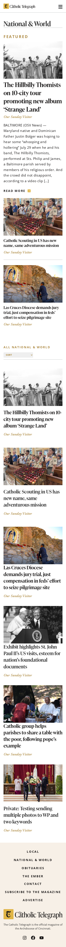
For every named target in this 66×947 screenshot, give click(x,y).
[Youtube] (41, 938)
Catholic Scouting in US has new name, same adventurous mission (31, 243)
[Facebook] (33, 938)
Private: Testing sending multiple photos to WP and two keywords (31, 815)
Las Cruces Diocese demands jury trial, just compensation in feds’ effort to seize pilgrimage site (31, 312)
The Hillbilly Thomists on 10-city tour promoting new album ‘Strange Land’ (33, 96)
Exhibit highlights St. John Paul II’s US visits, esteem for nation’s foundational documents (32, 656)
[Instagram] (25, 938)
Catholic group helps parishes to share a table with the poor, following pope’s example (33, 736)
